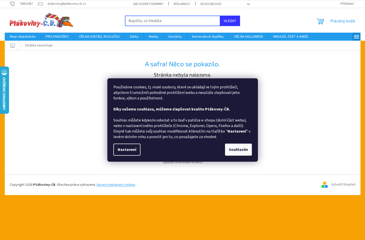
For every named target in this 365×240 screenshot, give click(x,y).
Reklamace (182, 4)
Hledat (230, 21)
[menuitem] (22, 37)
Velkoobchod (211, 4)
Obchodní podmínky (148, 4)
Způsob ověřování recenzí (182, 162)
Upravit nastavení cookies (116, 184)
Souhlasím (238, 149)
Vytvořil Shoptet (343, 184)
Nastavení (127, 149)
